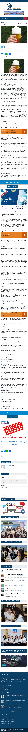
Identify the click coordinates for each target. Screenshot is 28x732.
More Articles (14, 711)
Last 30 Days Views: (6, 721)
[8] (1, 387)
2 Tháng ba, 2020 (16, 49)
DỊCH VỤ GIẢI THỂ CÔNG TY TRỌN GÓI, (9, 441)
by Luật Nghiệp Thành (8, 49)
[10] (3, 267)
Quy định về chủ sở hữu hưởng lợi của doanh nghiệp (15, 700)
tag (6, 458)
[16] (22, 303)
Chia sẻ (2, 45)
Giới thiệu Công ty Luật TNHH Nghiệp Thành (13, 569)
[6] (9, 121)
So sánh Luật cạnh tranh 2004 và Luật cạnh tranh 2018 (14, 579)
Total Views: (4, 723)
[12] (1, 290)
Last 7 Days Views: (5, 719)
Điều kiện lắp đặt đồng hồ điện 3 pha (11, 588)
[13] (12, 291)
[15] (13, 301)
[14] (11, 300)
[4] (25, 105)
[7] (9, 173)
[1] (8, 85)
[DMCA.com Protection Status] (5, 730)
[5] (8, 115)
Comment (3, 485)
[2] (4, 92)
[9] (20, 243)
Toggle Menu (5, 18)
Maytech (23, 729)
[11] (5, 274)
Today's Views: (4, 718)
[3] (9, 103)
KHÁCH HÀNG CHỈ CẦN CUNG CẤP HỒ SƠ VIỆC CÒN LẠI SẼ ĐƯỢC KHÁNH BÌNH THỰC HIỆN (14, 443)
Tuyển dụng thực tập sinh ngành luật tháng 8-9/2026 (15, 695)
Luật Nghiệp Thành (10, 465)
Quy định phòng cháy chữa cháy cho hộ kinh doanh (14, 574)
